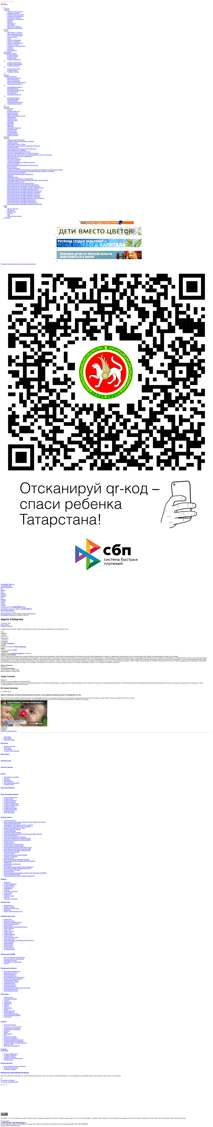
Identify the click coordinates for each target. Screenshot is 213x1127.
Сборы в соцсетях (12, 44)
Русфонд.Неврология (14, 59)
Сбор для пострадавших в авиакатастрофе (17, 838)
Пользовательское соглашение (13, 1041)
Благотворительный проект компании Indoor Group (23, 184)
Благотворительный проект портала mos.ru (20, 183)
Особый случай (12, 129)
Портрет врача (8, 945)
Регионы (6, 75)
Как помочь (4, 4)
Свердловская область (14, 104)
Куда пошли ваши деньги (15, 34)
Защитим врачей (12, 143)
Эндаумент (7, 217)
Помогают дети (12, 131)
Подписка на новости (13, 17)
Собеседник (7, 1017)
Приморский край (12, 88)
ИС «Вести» (11, 210)
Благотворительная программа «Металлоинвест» (22, 202)
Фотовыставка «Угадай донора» (14, 846)
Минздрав (10, 125)
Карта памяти (8, 925)
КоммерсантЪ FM (9, 1011)
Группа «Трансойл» (13, 164)
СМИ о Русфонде (12, 135)
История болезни (9, 948)
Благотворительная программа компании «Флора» (19, 861)
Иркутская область (13, 79)
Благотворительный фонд (28, 264)
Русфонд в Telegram (10, 1055)
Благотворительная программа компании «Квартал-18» (24, 190)
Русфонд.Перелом (13, 72)
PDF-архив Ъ (11, 23)
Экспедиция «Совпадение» (12, 864)
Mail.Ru (6, 1009)
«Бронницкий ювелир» (11, 835)
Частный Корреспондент (11, 1014)
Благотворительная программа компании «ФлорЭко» (23, 196)
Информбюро (11, 117)
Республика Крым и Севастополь (12, 92)
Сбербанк (10, 176)
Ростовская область (13, 98)
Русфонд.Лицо (11, 58)
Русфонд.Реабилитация (14, 64)
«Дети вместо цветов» (11, 891)
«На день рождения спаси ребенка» (15, 837)
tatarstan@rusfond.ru (7, 587)
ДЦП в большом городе (11, 937)
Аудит (9, 38)
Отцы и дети (7, 930)
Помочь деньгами (9, 746)
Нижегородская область (14, 84)
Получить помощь (9, 740)
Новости (10, 110)
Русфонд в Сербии (10, 1069)
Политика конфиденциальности (14, 1040)
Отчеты (6, 29)
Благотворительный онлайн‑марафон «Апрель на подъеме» (15, 855)
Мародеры (10, 122)
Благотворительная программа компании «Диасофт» (23, 195)
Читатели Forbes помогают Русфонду (18, 152)
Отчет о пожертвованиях (15, 35)
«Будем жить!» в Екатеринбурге (14, 844)
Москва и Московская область (16, 82)
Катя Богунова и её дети (11, 908)
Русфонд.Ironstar (9, 843)
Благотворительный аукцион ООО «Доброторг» (22, 149)
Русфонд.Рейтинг (9, 885)
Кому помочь (8, 738)
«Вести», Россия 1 (13, 208)
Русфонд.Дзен (8, 1060)
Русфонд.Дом (8, 946)
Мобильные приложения (15, 28)
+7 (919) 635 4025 (6, 585)
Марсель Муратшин (29, 613)
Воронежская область (14, 78)
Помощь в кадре (12, 120)
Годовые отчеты (12, 37)
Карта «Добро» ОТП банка (12, 870)
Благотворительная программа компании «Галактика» (24, 192)
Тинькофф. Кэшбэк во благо (15, 181)
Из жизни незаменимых (11, 924)
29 (4, 7)
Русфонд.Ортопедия (13, 69)
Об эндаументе (18, 11)
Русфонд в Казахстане (11, 1068)
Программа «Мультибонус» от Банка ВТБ (20, 179)
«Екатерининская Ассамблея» (16, 150)
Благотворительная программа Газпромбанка (21, 201)
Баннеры (10, 20)
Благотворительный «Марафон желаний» (17, 859)
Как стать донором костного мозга (14, 957)
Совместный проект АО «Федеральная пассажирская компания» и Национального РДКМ (35, 170)
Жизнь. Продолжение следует (16, 116)
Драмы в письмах (12, 114)
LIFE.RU (6, 1005)
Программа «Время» (10, 999)
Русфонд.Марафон (10, 831)
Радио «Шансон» (9, 1012)
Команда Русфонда (13, 13)
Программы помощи (10, 53)
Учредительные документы (15, 14)
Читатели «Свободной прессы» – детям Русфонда (23, 153)
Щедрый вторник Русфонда (12, 832)
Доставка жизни (9, 871)
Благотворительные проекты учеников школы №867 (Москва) (23, 834)
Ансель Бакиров (6, 613)
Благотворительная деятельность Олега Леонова (22, 165)
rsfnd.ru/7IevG (5, 624)
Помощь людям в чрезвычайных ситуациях (20, 141)
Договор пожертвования (11, 751)
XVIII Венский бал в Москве (12, 829)
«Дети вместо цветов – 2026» (16, 144)
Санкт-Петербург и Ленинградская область (15, 101)
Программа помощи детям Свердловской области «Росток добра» (27, 180)
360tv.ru (6, 1006)
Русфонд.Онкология (13, 65)
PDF (8, 25)
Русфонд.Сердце (12, 56)
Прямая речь (8, 933)
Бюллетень (10, 49)
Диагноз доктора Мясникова (12, 922)
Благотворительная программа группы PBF (17, 868)
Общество (10, 126)
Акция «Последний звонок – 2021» (14, 828)
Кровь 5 (6, 963)
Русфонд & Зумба (12, 147)
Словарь (6, 890)
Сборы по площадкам (14, 40)
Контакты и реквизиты (14, 26)
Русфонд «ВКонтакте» (11, 1054)
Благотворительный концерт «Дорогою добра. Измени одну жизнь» (25, 822)
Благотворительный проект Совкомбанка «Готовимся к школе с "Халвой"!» (18, 824)
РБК (8, 214)
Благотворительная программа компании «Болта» (23, 189)
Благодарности (12, 50)
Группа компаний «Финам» (12, 1015)
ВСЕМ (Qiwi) (8, 865)
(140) (18, 1125)
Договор (9, 22)
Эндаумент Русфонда (14, 128)
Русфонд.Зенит (9, 841)
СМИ (5, 205)
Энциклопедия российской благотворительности (19, 940)
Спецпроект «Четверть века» (16, 46)
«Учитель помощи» (10, 820)
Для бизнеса (3, 2)
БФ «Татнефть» (12, 167)
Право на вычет (9, 931)
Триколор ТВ (8, 1003)
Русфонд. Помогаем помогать (10, 264)
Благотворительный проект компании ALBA (17, 849)
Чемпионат (7, 1002)
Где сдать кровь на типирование (14, 959)
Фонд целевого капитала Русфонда (15, 1066)
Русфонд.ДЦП (8, 936)
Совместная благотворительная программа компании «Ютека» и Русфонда (30, 171)
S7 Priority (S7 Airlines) (14, 159)
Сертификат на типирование (13, 962)
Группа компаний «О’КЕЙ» (12, 874)
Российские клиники (10, 1037)
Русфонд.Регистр (12, 55)
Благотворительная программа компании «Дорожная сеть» (25, 187)
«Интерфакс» (8, 1008)
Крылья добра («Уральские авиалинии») (19, 156)
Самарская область (13, 99)
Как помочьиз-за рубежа (8, 748)
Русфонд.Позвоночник (14, 62)
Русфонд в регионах (10, 76)
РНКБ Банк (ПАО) (12, 177)
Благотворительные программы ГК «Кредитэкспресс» (24, 186)
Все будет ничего (9, 921)
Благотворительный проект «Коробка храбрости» (19, 876)
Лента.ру (10, 213)
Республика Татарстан (14, 94)
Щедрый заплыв (9, 858)
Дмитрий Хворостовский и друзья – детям (11, 852)
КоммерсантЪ (11, 211)
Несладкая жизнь (9, 949)
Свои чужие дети (9, 939)
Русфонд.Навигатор (13, 111)
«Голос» (6, 1000)
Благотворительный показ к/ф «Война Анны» (18, 847)
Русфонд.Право (12, 70)
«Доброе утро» (8, 997)
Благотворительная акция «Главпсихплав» (17, 850)
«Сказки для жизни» (13, 161)
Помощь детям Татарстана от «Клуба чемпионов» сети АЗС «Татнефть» (29, 155)
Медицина (10, 123)
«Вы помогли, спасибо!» (14, 32)
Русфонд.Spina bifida (10, 809)
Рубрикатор (4, 727)
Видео (13, 25)
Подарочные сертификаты (15, 19)
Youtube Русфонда (10, 1057)
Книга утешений (9, 942)
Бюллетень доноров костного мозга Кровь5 (17, 840)
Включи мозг (8, 919)
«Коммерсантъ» (12, 119)
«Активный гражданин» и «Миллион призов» (21, 162)
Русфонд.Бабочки (9, 934)
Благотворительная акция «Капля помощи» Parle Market (24, 204)
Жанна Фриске (8, 943)
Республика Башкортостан (15, 90)
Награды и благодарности (15, 16)
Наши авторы (8, 893)
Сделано (10, 47)
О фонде (6, 8)
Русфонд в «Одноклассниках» (13, 1058)
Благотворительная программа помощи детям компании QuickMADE (25, 873)
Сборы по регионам (13, 41)
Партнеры (7, 894)
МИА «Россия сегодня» (14, 216)
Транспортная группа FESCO (16, 173)
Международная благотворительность (16, 927)
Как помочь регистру (10, 960)
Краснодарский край (13, 81)
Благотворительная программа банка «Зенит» (21, 199)
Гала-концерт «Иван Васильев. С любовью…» (18, 826)
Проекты (6, 137)
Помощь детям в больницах (15, 140)
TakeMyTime (7, 862)
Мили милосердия (13, 158)
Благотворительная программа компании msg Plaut (23, 193)
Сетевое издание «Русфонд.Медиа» (15, 1043)
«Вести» (6, 897)
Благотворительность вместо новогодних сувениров (23, 146)
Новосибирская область (14, 87)
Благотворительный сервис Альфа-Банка (20, 174)
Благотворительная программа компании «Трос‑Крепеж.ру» (26, 198)
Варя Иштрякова (12, 113)
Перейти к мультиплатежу (9, 731)
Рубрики (6, 107)
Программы (7, 52)
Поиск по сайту (8, 1044)
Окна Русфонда (9, 928)
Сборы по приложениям (14, 43)
